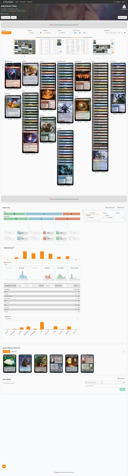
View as (30, 30)
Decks (17, 1)
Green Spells (61, 268)
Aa (124, 382)
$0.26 (122, 114)
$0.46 (104, 172)
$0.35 (46, 110)
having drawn (58, 285)
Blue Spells (21, 268)
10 (50, 253)
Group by (45, 30)
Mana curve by (7, 262)
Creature (20, 332)
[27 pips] (71, 214)
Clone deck (6, 17)
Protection (46, 332)
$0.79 (98, 172)
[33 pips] (14, 214)
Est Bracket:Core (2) (19, 10)
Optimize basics (111, 207)
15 (24, 250)
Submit (122, 389)
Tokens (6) (6, 351)
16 (55, 325)
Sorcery (74, 332)
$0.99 (46, 143)
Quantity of (8, 316)
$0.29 (34, 86)
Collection (29, 1)
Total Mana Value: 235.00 (8, 248)
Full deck (118, 213)
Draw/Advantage (25, 333)
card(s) (75, 285)
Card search (7, 32)
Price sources (75, 30)
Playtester (123, 17)
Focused (92, 212)
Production (6, 216)
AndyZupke (124, 9)
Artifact (6, 332)
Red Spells (47, 268)
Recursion (60, 332)
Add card (4, 30)
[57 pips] (44, 214)
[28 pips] (16, 219)
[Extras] (3, 69)
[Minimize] (126, 29)
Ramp (54, 331)
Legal (11, 10)
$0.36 (17, 89)
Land (41, 331)
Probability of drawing (10, 285)
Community (23, 1)
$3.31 (86, 92)
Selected (105, 213)
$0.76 (52, 143)
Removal (68, 332)
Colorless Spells (74, 268)
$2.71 (34, 154)
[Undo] (3, 62)
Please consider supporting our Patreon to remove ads (64, 24)
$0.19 (69, 186)
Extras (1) (14, 351)
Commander (12, 332)
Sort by (60, 30)
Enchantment (33, 333)
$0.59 (80, 121)
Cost (5, 211)
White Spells (9, 268)
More (14, 17)
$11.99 (63, 124)
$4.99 (80, 92)
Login (123, 1)
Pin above (121, 207)
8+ (76, 260)
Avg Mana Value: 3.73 (9, 247)
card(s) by (41, 285)
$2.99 (28, 154)
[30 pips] (41, 219)
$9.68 (69, 124)
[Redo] (3, 65)
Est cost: (11, 11)
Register (118, 1)
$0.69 (28, 86)
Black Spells (35, 268)
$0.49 (11, 89)
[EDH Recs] (3, 67)
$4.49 (11, 119)
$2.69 (17, 119)
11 (33, 252)
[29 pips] (67, 219)
